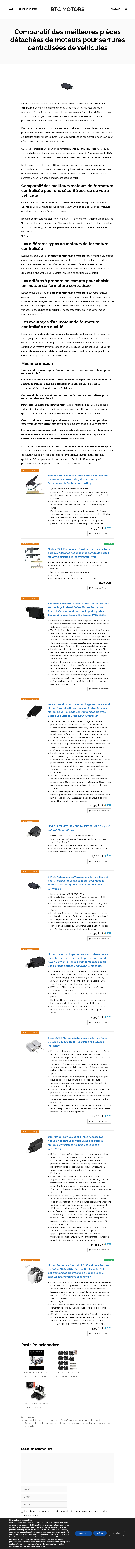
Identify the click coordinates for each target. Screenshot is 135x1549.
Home (10, 9)
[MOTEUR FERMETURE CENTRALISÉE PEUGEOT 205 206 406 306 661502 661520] (34, 832)
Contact (115, 9)
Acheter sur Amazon (100, 533)
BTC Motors (67, 9)
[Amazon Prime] (107, 528)
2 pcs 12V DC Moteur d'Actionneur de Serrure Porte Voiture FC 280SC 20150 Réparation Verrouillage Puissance (77, 1042)
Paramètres (116, 1533)
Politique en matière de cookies (22, 1546)
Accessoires (30, 1417)
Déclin (100, 1533)
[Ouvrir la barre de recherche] (126, 9)
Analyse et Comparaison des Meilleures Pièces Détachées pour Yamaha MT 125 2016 (62, 1420)
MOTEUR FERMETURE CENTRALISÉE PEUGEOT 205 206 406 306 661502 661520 (79, 828)
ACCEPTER (83, 1533)
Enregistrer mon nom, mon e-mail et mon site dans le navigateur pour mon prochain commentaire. (66, 1513)
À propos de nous (28, 9)
